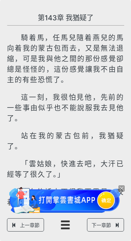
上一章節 (29, 225)
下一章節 (101, 225)
